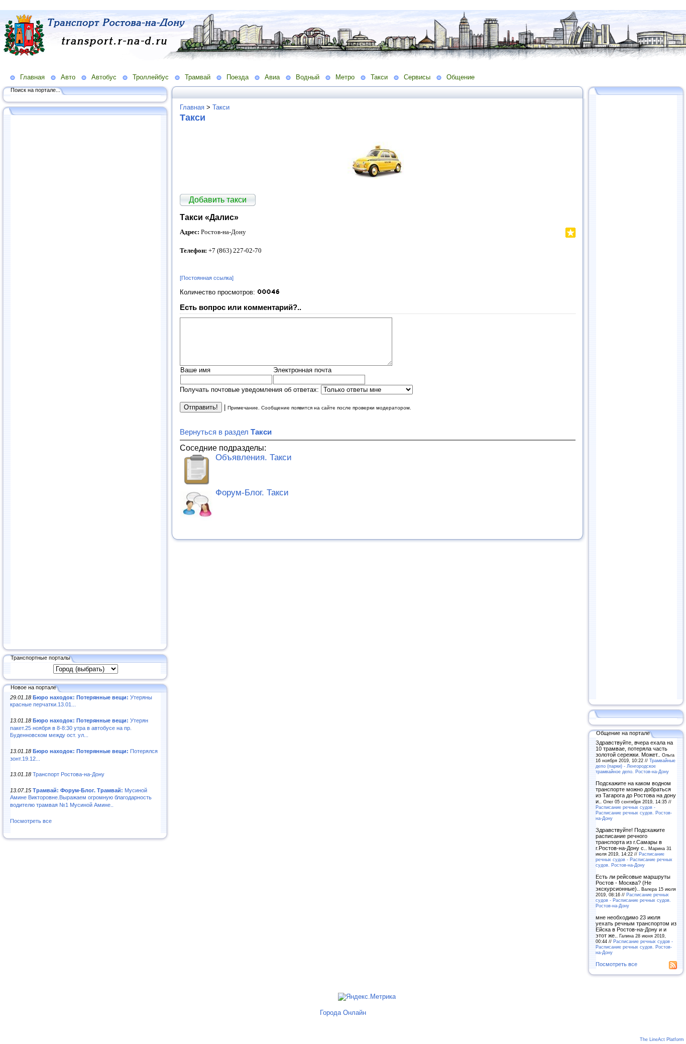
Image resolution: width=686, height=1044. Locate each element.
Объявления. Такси (253, 457)
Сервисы (417, 77)
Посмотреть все (31, 821)
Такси (379, 77)
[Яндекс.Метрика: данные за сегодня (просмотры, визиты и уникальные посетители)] (367, 997)
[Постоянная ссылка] (207, 278)
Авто (68, 77)
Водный (307, 77)
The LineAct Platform (662, 1039)
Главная (32, 77)
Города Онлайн (343, 1012)
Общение (460, 77)
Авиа (272, 77)
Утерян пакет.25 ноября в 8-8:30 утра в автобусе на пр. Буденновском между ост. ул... (79, 727)
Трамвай (197, 77)
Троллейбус (151, 77)
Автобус (104, 77)
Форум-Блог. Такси (252, 492)
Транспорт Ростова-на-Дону (68, 774)
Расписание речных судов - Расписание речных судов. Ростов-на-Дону (634, 812)
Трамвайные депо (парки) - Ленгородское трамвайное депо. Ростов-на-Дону (635, 766)
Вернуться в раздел (226, 432)
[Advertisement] (85, 380)
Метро (345, 77)
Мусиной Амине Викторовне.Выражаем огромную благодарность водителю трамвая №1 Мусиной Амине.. (81, 797)
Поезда (237, 77)
